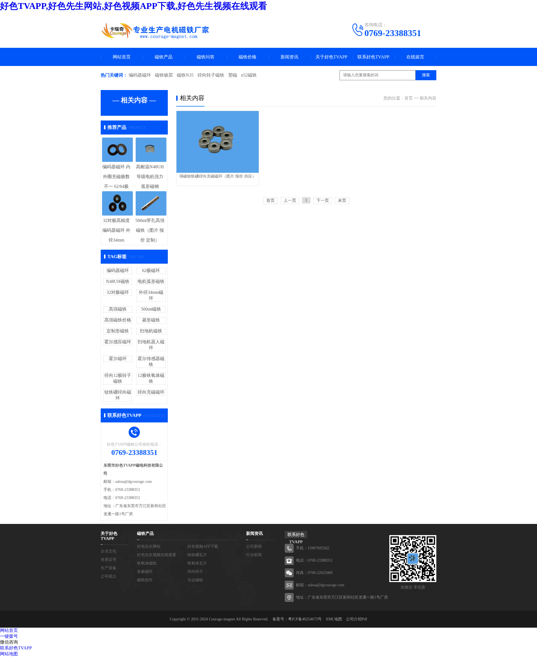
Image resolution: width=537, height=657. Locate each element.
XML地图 (334, 619)
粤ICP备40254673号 (305, 619)
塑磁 (232, 75)
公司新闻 (254, 546)
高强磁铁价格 (117, 320)
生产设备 (108, 568)
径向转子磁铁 (210, 75)
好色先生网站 (149, 546)
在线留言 (415, 57)
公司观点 (108, 576)
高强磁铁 (118, 309)
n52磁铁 (249, 75)
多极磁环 (145, 571)
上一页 (290, 200)
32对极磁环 (118, 292)
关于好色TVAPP (331, 57)
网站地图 (9, 653)
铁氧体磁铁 (147, 563)
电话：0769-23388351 (314, 560)
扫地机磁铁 (151, 330)
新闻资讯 (289, 57)
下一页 (322, 200)
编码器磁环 (140, 75)
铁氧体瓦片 (197, 563)
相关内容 (428, 98)
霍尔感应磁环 (117, 341)
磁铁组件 (145, 580)
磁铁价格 (247, 57)
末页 (342, 200)
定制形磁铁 (118, 330)
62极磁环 (151, 270)
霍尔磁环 (118, 358)
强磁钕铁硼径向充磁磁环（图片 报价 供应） (217, 176)
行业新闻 (254, 555)
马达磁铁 (195, 580)
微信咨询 (9, 642)
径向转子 (195, 571)
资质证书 (108, 559)
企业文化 (108, 551)
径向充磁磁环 (151, 392)
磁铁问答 (206, 57)
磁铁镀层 (164, 75)
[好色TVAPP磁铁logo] (155, 30)
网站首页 (122, 57)
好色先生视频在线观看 (156, 555)
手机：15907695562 (312, 548)
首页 (408, 98)
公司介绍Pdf (356, 619)
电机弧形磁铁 (151, 281)
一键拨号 (9, 636)
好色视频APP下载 (202, 546)
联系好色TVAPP (373, 57)
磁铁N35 (185, 75)
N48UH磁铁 (117, 281)
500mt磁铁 (151, 309)
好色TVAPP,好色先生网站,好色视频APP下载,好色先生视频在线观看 (133, 6)
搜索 (426, 75)
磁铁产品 (164, 57)
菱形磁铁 (151, 320)
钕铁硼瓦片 (197, 555)
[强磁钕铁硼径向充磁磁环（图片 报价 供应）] (217, 142)
